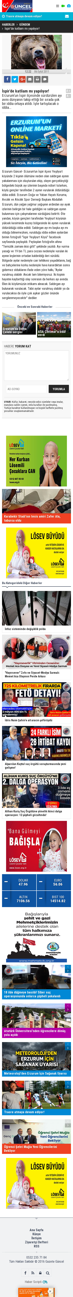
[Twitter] (15, 79)
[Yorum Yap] (45, 79)
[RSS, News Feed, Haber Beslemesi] (32, 1273)
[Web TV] (63, 6)
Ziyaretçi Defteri (36, 1242)
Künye (36, 1234)
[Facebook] (7, 79)
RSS (36, 1246)
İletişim (36, 1238)
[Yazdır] (37, 79)
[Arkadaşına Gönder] (30, 79)
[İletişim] (67, 16)
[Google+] (22, 79)
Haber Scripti (33, 1282)
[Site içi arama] (48, 1273)
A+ (68, 91)
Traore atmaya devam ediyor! (24, 16)
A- (68, 96)
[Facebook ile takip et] (25, 1273)
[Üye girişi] (40, 1273)
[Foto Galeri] (69, 6)
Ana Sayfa (36, 1230)
